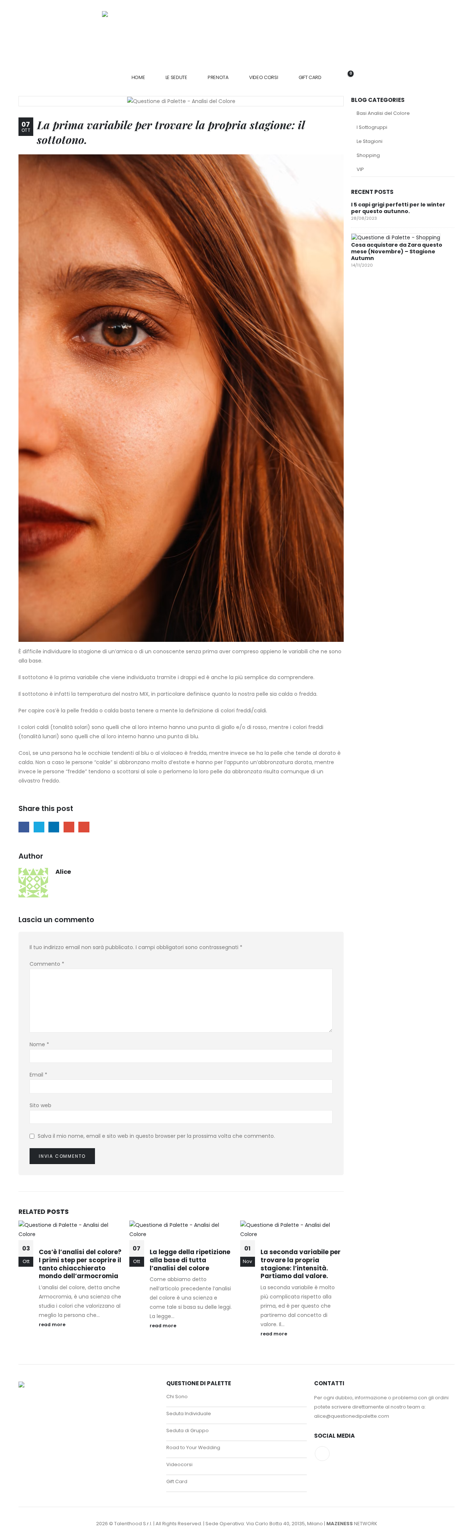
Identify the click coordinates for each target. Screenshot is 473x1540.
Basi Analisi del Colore (383, 113)
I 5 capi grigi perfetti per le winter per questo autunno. (398, 208)
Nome (39, 1044)
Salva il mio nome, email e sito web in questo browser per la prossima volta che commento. (156, 1136)
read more (53, 1324)
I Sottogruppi (372, 127)
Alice (63, 871)
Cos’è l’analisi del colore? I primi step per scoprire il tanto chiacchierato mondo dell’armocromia (80, 1264)
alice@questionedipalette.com (351, 1416)
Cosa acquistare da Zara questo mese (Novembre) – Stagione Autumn (396, 251)
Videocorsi (179, 1464)
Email (83, 827)
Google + (69, 827)
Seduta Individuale (188, 1413)
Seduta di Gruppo (187, 1430)
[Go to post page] (395, 237)
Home (138, 77)
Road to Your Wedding (193, 1447)
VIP (360, 169)
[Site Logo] (233, 33)
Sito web (40, 1105)
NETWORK (351, 1523)
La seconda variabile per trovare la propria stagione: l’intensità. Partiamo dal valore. (301, 1264)
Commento (47, 964)
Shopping (368, 155)
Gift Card (310, 77)
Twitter (39, 827)
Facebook (23, 827)
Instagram (322, 1453)
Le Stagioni (369, 141)
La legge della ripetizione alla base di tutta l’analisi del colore (190, 1260)
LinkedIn (53, 827)
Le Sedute (176, 77)
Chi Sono (177, 1396)
